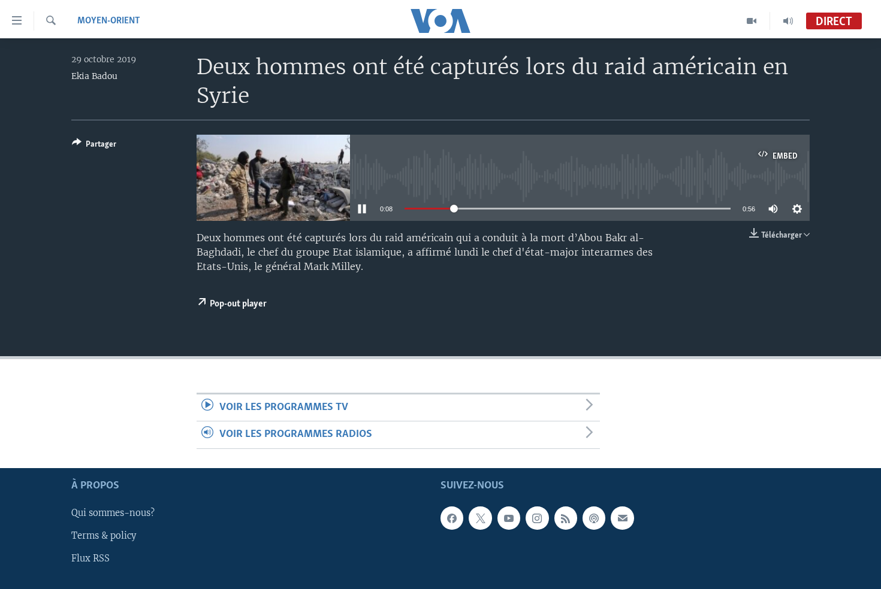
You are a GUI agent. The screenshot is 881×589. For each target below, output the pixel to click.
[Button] (94, 146)
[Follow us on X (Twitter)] (480, 517)
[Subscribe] (622, 517)
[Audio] (788, 21)
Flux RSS (90, 558)
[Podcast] (594, 517)
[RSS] (565, 517)
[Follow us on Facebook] (452, 517)
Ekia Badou (94, 76)
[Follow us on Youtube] (508, 517)
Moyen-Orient (108, 21)
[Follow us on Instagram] (537, 517)
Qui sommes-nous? (113, 513)
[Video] (752, 21)
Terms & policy (103, 535)
